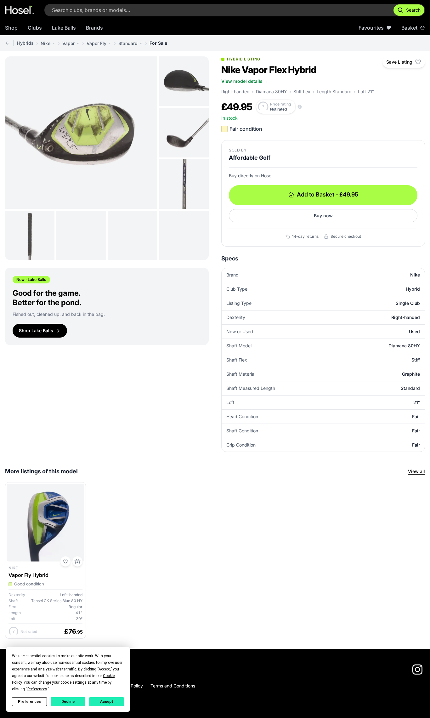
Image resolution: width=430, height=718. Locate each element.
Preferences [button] (37, 689)
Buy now (323, 215)
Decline (68, 701)
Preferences (29, 701)
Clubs (35, 28)
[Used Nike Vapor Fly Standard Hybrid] (7, 43)
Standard (128, 43)
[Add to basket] (77, 561)
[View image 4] (184, 184)
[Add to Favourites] (65, 561)
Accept (106, 701)
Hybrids (25, 43)
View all (416, 471)
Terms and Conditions (172, 685)
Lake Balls (64, 28)
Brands (94, 28)
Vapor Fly (96, 43)
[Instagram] (417, 669)
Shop (11, 28)
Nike (45, 43)
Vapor (68, 43)
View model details (244, 81)
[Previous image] (14, 132)
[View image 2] (184, 81)
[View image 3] (184, 132)
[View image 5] (29, 235)
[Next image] (148, 132)
